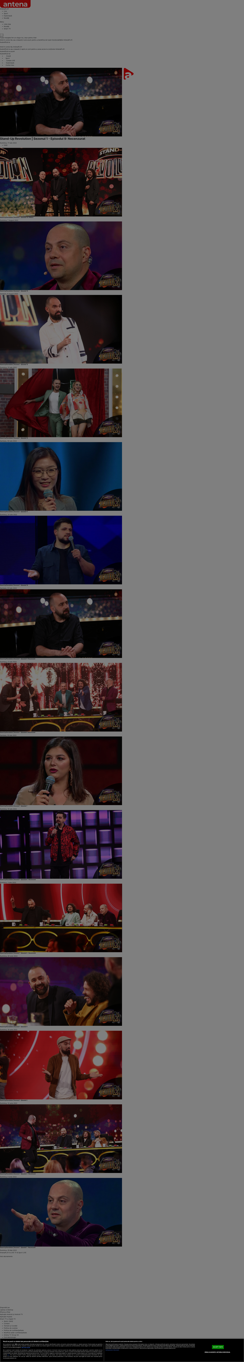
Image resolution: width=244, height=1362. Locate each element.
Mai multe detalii (26, 1347)
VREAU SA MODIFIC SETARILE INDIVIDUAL (217, 1352)
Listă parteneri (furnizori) (112, 1350)
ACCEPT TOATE (218, 1347)
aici (8, 1355)
